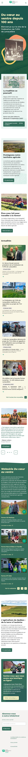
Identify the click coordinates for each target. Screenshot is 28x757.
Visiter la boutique (10, 698)
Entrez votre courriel (7, 724)
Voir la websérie (10, 589)
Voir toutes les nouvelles (14, 397)
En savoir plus (9, 180)
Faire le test (6, 231)
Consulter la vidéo (6, 526)
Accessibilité (13, 746)
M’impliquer (6, 446)
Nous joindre (13, 742)
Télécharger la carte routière (14, 124)
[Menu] (2, 3)
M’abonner (6, 728)
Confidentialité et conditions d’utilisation (18, 737)
